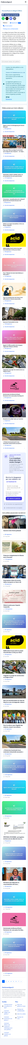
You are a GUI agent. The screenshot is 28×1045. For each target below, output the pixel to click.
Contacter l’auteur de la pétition (11, 61)
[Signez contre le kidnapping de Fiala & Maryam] (14, 121)
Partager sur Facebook (11, 15)
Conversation (8, 26)
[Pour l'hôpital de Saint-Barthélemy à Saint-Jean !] (14, 269)
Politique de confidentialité (10, 29)
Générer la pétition (14, 498)
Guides (4, 1002)
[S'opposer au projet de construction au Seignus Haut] (14, 366)
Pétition (5, 23)
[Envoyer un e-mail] (10, 18)
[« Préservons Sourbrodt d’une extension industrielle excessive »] (14, 438)
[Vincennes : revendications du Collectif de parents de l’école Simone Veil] (14, 195)
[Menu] (25, 2)
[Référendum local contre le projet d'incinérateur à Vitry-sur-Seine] (14, 244)
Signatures (15, 23)
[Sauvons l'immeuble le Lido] (14, 317)
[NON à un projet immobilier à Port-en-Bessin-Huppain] (14, 220)
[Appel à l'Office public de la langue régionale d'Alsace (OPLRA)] (14, 341)
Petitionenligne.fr (6, 2)
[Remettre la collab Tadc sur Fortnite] (14, 414)
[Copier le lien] (14, 18)
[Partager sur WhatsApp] (3, 18)
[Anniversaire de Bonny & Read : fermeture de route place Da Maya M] (14, 390)
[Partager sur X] (7, 18)
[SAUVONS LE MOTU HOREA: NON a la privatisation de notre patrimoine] (14, 171)
